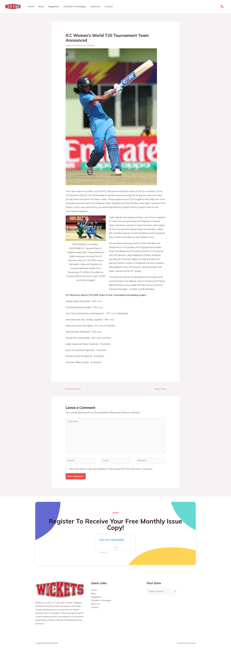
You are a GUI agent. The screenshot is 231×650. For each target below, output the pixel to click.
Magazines (53, 6)
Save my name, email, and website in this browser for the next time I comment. (111, 469)
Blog (41, 6)
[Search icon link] (222, 7)
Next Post (162, 388)
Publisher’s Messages (74, 6)
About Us (95, 6)
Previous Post (71, 388)
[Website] (150, 461)
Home (31, 6)
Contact (109, 6)
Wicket (90, 45)
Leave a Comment (75, 45)
